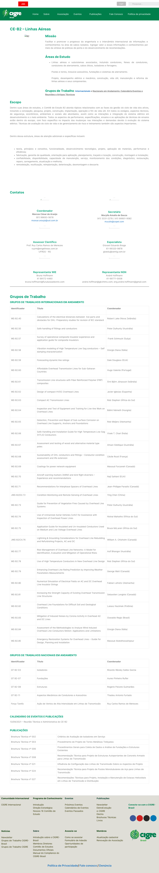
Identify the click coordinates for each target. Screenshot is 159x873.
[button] (23, 3)
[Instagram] (146, 818)
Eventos (78, 14)
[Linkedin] (153, 818)
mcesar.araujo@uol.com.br (44, 220)
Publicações (95, 14)
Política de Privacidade (63, 865)
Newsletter (6, 837)
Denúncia (105, 865)
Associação (63, 14)
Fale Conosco (116, 14)
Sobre (46, 14)
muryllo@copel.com (114, 221)
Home (36, 14)
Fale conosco (89, 865)
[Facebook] (133, 818)
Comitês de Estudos (43, 846)
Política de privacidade (139, 14)
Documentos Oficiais (43, 850)
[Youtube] (140, 818)
